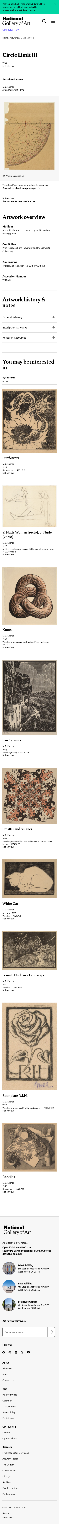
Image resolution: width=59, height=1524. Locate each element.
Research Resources (14, 337)
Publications (8, 1494)
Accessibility (8, 1412)
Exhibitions (8, 1418)
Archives (6, 1482)
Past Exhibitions (10, 1488)
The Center (8, 1464)
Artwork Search (10, 1458)
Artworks (14, 37)
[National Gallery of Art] (29, 1229)
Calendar (7, 1400)
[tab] (10, 380)
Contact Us (8, 1380)
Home (5, 37)
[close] (55, 4)
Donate (6, 1432)
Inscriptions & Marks (14, 327)
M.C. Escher (8, 86)
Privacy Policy (7, 1517)
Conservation (9, 1470)
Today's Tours (9, 1406)
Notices (5, 1513)
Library (6, 1476)
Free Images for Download (15, 1452)
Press (5, 1374)
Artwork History (12, 317)
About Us (7, 1368)
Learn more (29, 10)
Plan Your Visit (9, 1394)
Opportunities (9, 1438)
